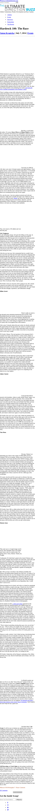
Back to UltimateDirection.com (9, 0)
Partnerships (10, 22)
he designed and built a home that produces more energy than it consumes (16, 701)
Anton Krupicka (7, 33)
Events (9, 17)
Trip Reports (10, 24)
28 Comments (3, 790)
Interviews (10, 19)
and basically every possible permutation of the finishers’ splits (16, 88)
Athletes (9, 14)
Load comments (17, 792)
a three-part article (17, 604)
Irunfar (15, 198)
